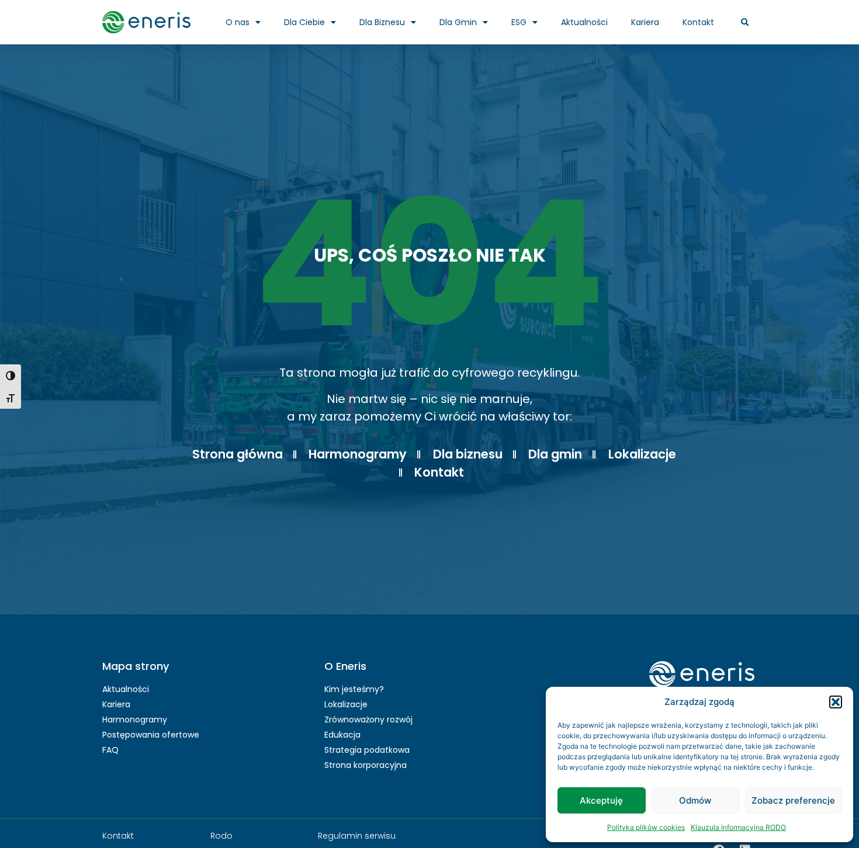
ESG (519, 22)
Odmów (695, 800)
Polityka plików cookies (646, 827)
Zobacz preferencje (793, 800)
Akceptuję (601, 800)
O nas (238, 22)
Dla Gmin (458, 22)
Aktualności (584, 22)
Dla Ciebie (304, 22)
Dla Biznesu (382, 22)
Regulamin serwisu (357, 836)
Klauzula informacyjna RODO (738, 827)
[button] (835, 702)
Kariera (645, 22)
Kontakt (698, 22)
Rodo (221, 836)
